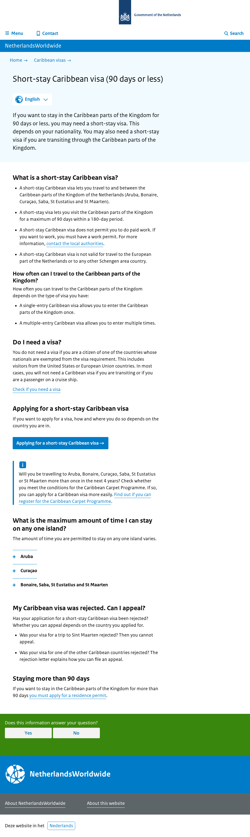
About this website (106, 803)
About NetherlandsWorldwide (35, 803)
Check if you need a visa (37, 389)
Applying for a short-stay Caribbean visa (57, 443)
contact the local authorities (74, 244)
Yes (28, 733)
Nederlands (61, 826)
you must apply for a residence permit (67, 695)
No (76, 733)
